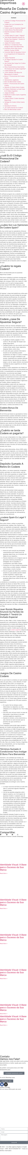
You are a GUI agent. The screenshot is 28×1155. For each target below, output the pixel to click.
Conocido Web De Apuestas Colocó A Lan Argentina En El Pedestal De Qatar (15, 54)
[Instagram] (6, 1084)
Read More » (3, 873)
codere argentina (16, 630)
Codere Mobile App (10, 70)
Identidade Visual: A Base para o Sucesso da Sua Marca (13, 867)
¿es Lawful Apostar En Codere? (13, 107)
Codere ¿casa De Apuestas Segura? (15, 28)
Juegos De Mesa (9, 93)
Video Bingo (8, 96)
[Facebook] (2, 1084)
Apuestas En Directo (10, 106)
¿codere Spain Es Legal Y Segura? (14, 35)
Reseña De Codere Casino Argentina (15, 94)
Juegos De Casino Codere (12, 43)
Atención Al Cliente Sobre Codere (14, 87)
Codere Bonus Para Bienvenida (13, 30)
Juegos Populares (9, 57)
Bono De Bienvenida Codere (12, 81)
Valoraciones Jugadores (11, 80)
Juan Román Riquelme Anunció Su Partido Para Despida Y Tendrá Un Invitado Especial (14, 39)
